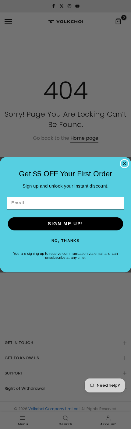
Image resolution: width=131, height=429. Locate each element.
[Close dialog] (125, 163)
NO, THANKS (65, 240)
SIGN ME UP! (65, 223)
